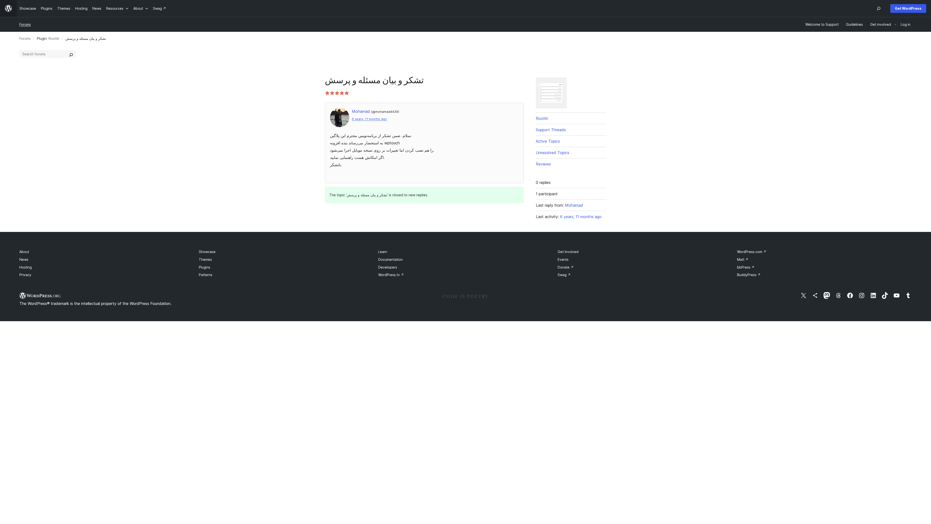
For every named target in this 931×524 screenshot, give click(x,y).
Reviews (543, 164)
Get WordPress (908, 8)
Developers (387, 267)
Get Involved (568, 252)
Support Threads (551, 129)
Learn (382, 252)
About (24, 252)
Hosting (25, 267)
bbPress (745, 267)
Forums (25, 24)
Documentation (390, 259)
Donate (566, 267)
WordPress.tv (391, 275)
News (23, 259)
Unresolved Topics (552, 152)
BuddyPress (749, 275)
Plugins (204, 267)
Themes (205, 259)
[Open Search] (878, 8)
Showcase (207, 252)
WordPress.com (751, 252)
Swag (564, 275)
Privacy (25, 275)
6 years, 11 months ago (369, 119)
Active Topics (548, 141)
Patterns (205, 275)
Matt (742, 259)
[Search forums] (71, 54)
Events (563, 259)
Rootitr (53, 38)
